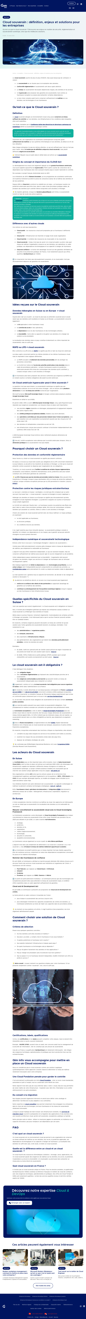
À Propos (12, 5)
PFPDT (15, 483)
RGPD (36, 351)
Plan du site (16, 1304)
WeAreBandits (43, 1317)
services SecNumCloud (54, 696)
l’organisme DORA (63, 744)
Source (53, 651)
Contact (46, 5)
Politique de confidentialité (41, 1304)
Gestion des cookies (35, 1308)
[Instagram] (77, 4)
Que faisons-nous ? (21, 5)
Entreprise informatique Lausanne (57, 1296)
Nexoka (56, 1317)
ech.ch (53, 786)
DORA (53, 722)
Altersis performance (49, 1308)
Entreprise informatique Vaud (60, 1300)
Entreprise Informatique (24, 1296)
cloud (16, 117)
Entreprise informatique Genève (39, 1296)
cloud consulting (30, 1104)
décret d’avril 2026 (31, 692)
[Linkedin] (81, 4)
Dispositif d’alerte (56, 1304)
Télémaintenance (68, 1304)
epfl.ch (58, 786)
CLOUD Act (19, 200)
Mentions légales (26, 1304)
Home (14, 73)
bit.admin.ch (55, 770)
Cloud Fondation (45, 1080)
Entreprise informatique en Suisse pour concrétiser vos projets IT (35, 1300)
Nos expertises (32, 5)
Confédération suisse (19, 569)
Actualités (40, 5)
